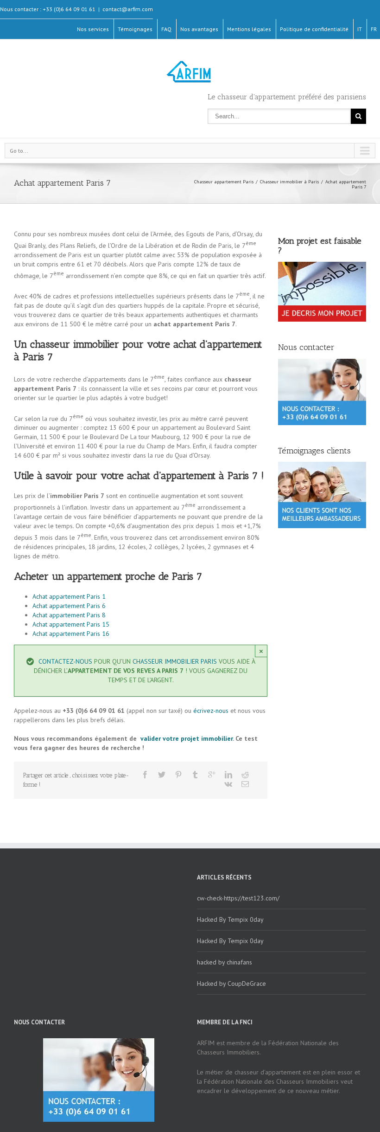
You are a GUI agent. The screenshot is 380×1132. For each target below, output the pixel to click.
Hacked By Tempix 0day (230, 919)
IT (359, 29)
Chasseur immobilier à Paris (289, 182)
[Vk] (228, 784)
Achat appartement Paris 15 (70, 624)
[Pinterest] (178, 774)
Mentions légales (249, 29)
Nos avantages (199, 29)
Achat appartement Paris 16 (70, 633)
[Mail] (245, 784)
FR (374, 29)
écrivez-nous (210, 710)
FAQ (166, 29)
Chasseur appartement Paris (223, 182)
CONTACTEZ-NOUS (65, 661)
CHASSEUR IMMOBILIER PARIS (175, 661)
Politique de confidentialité (314, 29)
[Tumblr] (195, 774)
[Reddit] (245, 774)
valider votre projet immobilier (186, 738)
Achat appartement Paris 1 (69, 596)
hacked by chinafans (224, 962)
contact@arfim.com (127, 9)
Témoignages (135, 29)
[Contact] (322, 292)
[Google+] (211, 774)
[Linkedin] (228, 774)
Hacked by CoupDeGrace (231, 983)
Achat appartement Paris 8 (69, 615)
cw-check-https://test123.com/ (238, 898)
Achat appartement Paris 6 (69, 606)
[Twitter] (161, 774)
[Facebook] (145, 774)
